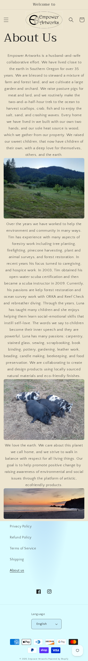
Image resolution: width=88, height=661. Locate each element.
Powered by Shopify (58, 659)
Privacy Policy (21, 526)
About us (17, 570)
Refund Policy (21, 537)
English (41, 624)
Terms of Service (23, 548)
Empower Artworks (38, 659)
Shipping (17, 559)
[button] (6, 19)
